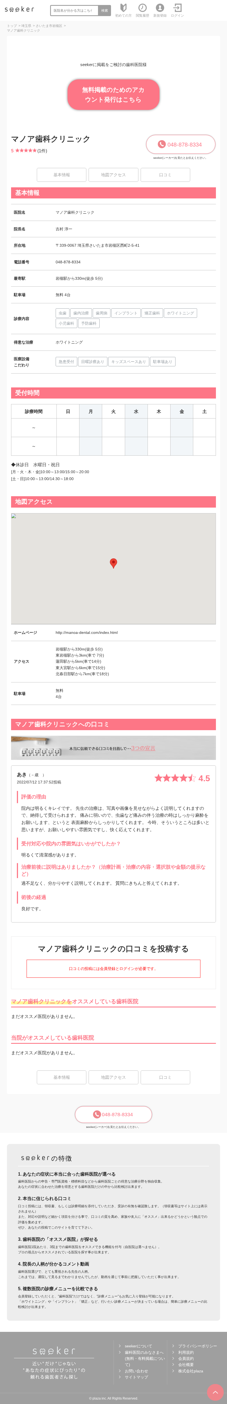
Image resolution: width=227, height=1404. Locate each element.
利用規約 (186, 1352)
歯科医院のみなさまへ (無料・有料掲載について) (145, 1358)
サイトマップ (136, 1377)
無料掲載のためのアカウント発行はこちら (113, 94)
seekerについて (138, 1346)
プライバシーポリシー (197, 1346)
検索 (104, 10)
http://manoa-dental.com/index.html (87, 632)
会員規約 (186, 1358)
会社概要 (186, 1364)
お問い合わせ (136, 1371)
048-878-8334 (184, 145)
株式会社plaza (190, 1371)
